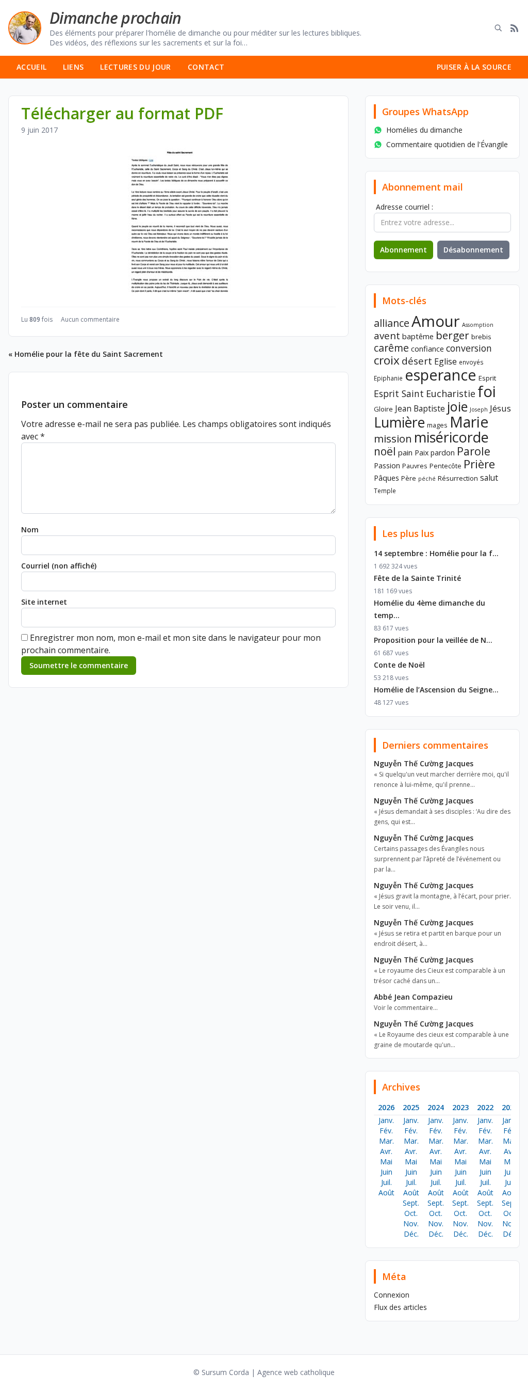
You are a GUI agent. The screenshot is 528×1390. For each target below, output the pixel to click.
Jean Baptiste (420, 408)
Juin (386, 1172)
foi (486, 391)
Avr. (386, 1151)
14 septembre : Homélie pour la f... (436, 553)
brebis (481, 336)
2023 (460, 1107)
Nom (30, 529)
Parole (473, 451)
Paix (421, 452)
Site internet (44, 602)
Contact (206, 67)
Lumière (399, 422)
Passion (387, 465)
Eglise (445, 361)
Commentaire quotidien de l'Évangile (447, 144)
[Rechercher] (498, 28)
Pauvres (414, 465)
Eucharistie (450, 393)
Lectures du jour (135, 67)
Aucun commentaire (90, 319)
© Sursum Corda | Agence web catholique (264, 1372)
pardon (443, 452)
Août (386, 1192)
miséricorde (451, 437)
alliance (391, 323)
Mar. (386, 1141)
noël (385, 451)
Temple (385, 490)
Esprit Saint (399, 393)
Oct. (411, 1213)
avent (387, 335)
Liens (73, 67)
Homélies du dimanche (424, 130)
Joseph (479, 409)
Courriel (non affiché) (58, 566)
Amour (435, 321)
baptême (418, 336)
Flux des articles (400, 1307)
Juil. (386, 1182)
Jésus (500, 408)
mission (393, 438)
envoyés (471, 362)
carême (391, 348)
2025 (411, 1107)
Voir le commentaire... (406, 1007)
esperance (440, 375)
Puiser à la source (474, 67)
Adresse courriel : (404, 207)
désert (417, 360)
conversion (469, 348)
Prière (479, 464)
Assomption (477, 324)
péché (427, 478)
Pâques (386, 477)
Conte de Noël (399, 665)
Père (408, 478)
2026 (386, 1107)
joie (457, 406)
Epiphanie (388, 378)
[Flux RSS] (514, 28)
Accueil (31, 67)
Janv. (386, 1120)
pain (405, 452)
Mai (386, 1161)
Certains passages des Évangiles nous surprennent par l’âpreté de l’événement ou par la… (437, 859)
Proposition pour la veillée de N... (433, 640)
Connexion (391, 1295)
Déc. (411, 1234)
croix (387, 360)
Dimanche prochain (115, 17)
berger (452, 335)
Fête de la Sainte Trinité (417, 578)
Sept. (411, 1203)
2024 (435, 1107)
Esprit (487, 378)
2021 (510, 1107)
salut (489, 477)
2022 (485, 1107)
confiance (427, 348)
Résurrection (458, 478)
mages (437, 425)
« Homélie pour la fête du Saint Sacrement (85, 354)
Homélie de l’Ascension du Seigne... (436, 689)
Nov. (411, 1223)
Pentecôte (445, 465)
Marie (469, 422)
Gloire (383, 409)
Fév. (386, 1130)
